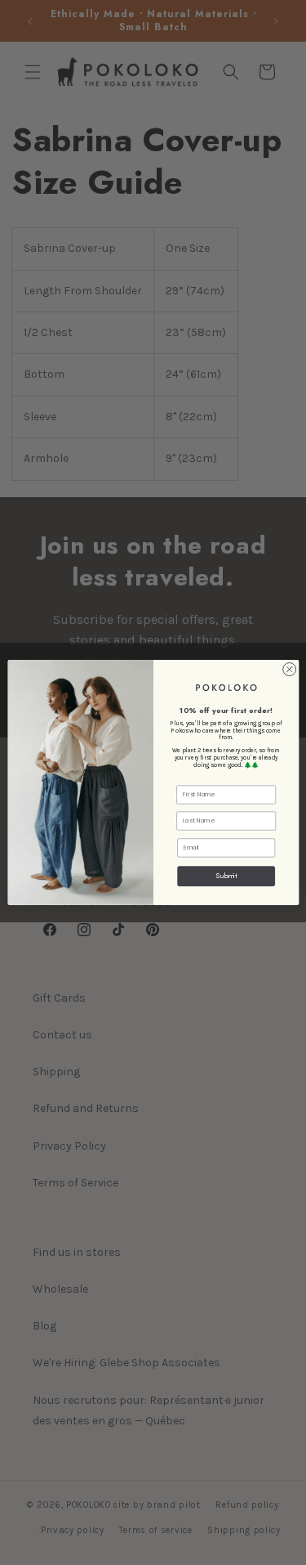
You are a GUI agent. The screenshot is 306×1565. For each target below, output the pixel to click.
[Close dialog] (288, 669)
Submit (226, 876)
